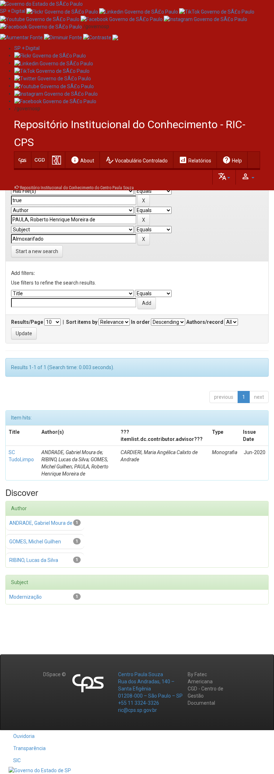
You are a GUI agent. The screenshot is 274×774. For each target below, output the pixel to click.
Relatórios (195, 160)
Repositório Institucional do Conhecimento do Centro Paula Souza (77, 187)
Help (232, 160)
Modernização (25, 597)
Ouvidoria (24, 736)
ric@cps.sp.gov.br (137, 710)
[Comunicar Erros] (115, 37)
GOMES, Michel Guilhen (35, 541)
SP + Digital (12, 11)
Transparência (29, 748)
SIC (17, 760)
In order (140, 322)
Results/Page (27, 322)
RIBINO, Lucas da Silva (33, 560)
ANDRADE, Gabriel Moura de (40, 523)
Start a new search (37, 251)
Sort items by (81, 322)
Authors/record (204, 322)
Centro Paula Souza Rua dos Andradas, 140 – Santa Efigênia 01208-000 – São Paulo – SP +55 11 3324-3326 (150, 689)
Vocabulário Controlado (136, 160)
